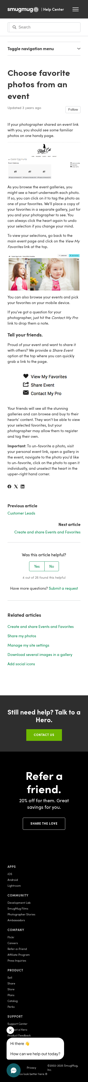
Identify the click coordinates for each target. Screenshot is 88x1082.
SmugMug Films (18, 908)
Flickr (11, 937)
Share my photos (22, 635)
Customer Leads (21, 513)
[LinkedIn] (22, 487)
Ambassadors (16, 920)
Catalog (13, 1001)
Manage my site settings (28, 645)
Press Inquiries (17, 960)
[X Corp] (16, 487)
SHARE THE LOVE (44, 823)
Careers (13, 943)
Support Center (17, 1024)
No (51, 566)
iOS (10, 874)
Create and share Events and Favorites (47, 532)
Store (11, 989)
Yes (37, 566)
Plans (11, 995)
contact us (44, 734)
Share (11, 983)
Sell (10, 977)
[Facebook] (9, 487)
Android (13, 880)
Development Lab (19, 902)
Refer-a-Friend (17, 949)
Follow (73, 109)
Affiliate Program (19, 954)
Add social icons (21, 663)
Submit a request (63, 588)
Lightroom (14, 885)
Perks (11, 1006)
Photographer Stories (21, 914)
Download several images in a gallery (40, 654)
